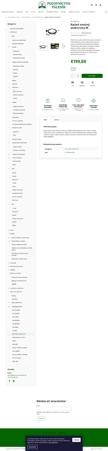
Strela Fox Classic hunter (19, 277)
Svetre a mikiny (17, 197)
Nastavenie (32, 447)
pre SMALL (15, 327)
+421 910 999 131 (13, 377)
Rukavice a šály (17, 128)
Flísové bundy (17, 55)
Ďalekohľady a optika (18, 241)
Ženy (13, 169)
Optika (12, 234)
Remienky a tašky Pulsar (19, 259)
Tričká (14, 183)
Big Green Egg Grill (16, 292)
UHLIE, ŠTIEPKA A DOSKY (19, 348)
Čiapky (15, 73)
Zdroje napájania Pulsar (19, 244)
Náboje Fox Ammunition (19, 281)
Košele (14, 102)
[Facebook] (10, 381)
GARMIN (14, 284)
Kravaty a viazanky (19, 150)
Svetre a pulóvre (17, 121)
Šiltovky (15, 70)
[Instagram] (14, 381)
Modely (14, 296)
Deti (13, 204)
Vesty (14, 165)
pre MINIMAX (16, 324)
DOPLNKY (15, 344)
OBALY (14, 341)
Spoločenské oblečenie (19, 143)
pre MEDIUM (16, 320)
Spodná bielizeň (17, 193)
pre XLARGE (15, 314)
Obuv (12, 230)
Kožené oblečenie (18, 44)
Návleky (14, 84)
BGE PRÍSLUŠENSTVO (18, 334)
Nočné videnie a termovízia (20, 238)
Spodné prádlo (17, 139)
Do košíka (93, 76)
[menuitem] (7, 12)
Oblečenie (13, 32)
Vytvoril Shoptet (98, 449)
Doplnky (12, 270)
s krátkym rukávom (19, 110)
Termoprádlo (16, 161)
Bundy (14, 47)
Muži (13, 36)
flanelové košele (18, 113)
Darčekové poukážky (16, 29)
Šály (14, 135)
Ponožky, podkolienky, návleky (22, 124)
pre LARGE (15, 317)
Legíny (15, 98)
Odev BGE (15, 361)
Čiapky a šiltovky (17, 190)
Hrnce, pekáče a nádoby (20, 355)
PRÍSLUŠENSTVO (17, 303)
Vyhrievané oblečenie (19, 40)
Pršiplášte (16, 51)
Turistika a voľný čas (16, 288)
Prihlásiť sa (41, 418)
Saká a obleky (17, 147)
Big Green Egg (75, 21)
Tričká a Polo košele (18, 154)
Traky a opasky (17, 158)
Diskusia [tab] (57, 120)
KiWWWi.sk (62, 433)
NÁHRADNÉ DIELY (17, 307)
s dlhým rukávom (18, 106)
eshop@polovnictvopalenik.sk (17, 375)
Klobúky (15, 76)
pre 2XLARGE (16, 310)
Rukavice (16, 132)
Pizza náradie (16, 358)
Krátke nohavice (18, 95)
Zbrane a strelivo (15, 273)
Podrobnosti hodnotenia (78, 35)
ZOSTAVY (14, 299)
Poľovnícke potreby (16, 266)
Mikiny (14, 80)
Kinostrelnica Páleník (49, 433)
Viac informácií (53, 442)
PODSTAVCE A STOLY (18, 337)
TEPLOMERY (16, 351)
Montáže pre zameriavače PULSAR (20, 254)
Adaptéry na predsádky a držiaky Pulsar (22, 249)
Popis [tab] (45, 120)
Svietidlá (13, 263)
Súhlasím (76, 440)
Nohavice (15, 87)
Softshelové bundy (19, 58)
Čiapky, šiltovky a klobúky (20, 62)
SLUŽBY (14, 331)
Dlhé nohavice (17, 91)
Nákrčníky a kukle (18, 66)
